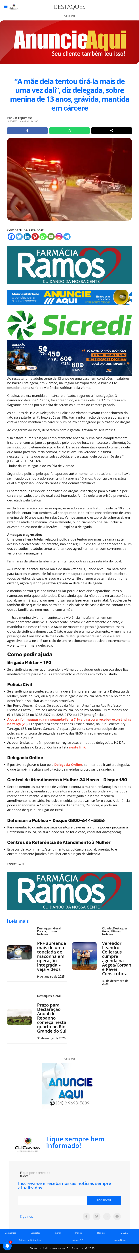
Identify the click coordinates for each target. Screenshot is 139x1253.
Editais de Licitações (30, 1240)
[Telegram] (67, 236)
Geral (58, 1232)
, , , (49, 931)
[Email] (51, 236)
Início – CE (77, 1240)
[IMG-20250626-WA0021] (69, 357)
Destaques (69, 6)
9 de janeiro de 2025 (51, 976)
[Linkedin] (27, 236)
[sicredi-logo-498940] (69, 325)
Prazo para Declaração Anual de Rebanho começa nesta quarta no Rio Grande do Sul (51, 1018)
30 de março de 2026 (51, 1038)
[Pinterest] (35, 236)
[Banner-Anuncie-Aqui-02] (69, 297)
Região (101, 1232)
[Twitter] (19, 236)
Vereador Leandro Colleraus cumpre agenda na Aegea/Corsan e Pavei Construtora (116, 958)
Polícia (79, 1232)
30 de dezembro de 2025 (115, 982)
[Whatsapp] (43, 236)
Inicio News (120, 1240)
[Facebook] (11, 236)
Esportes (35, 1232)
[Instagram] (59, 236)
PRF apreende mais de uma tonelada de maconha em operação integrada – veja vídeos (51, 956)
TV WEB (123, 1232)
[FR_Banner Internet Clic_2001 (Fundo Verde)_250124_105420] (69, 265)
